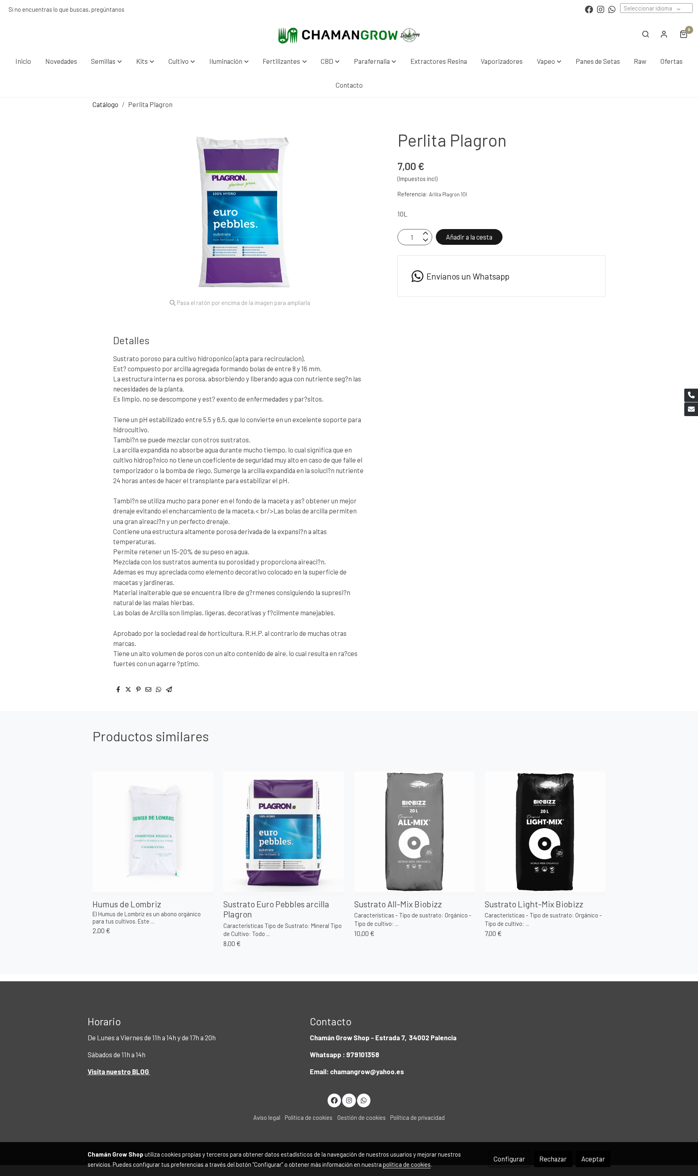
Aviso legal (266, 1117)
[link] (349, 34)
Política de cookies (308, 1117)
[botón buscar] (645, 34)
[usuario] (664, 34)
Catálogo (105, 104)
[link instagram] (600, 9)
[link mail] (691, 409)
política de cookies (407, 1164)
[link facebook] (589, 9)
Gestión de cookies (361, 1117)
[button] (106, 61)
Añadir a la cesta (469, 237)
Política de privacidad (417, 1117)
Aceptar (593, 1159)
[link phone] (691, 395)
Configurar (509, 1159)
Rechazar (553, 1159)
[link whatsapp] (612, 9)
